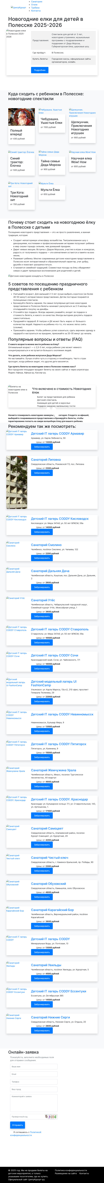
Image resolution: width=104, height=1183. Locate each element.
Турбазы (68, 7)
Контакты (78, 7)
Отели (58, 7)
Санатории (48, 7)
